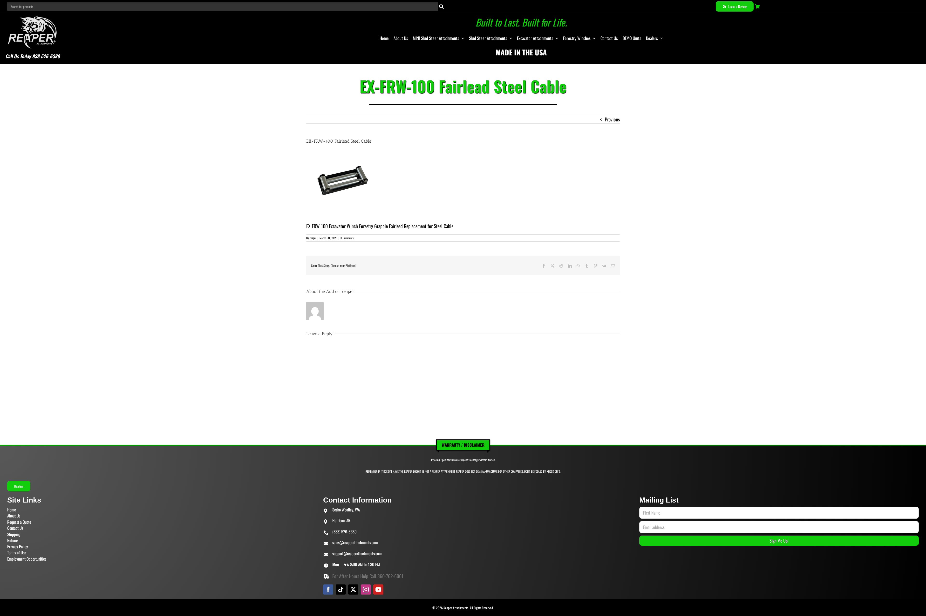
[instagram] (366, 589)
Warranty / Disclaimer (463, 445)
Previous (612, 119)
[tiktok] (341, 589)
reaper (313, 238)
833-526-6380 (46, 56)
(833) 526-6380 (344, 532)
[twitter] (353, 589)
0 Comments (347, 238)
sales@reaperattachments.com (355, 542)
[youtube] (378, 589)
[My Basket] (758, 6)
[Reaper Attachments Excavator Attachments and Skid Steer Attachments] (32, 15)
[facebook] (328, 589)
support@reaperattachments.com (357, 553)
